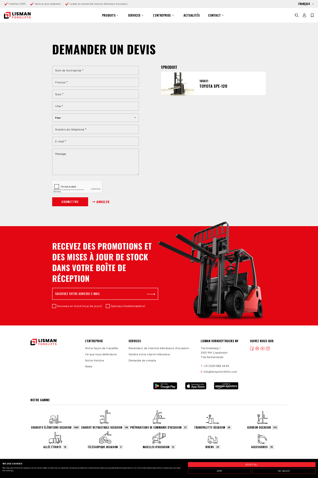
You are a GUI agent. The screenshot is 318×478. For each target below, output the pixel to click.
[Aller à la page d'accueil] (17, 15)
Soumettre (70, 202)
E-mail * (60, 141)
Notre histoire (94, 360)
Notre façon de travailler (102, 348)
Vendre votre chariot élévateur (149, 354)
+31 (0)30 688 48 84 (216, 366)
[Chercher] (296, 15)
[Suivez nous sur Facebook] (252, 348)
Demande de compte (142, 360)
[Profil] (304, 15)
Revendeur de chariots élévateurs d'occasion (159, 348)
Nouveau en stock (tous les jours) (79, 306)
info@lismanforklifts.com (220, 371)
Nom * (59, 94)
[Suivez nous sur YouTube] (263, 348)
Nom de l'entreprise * (69, 70)
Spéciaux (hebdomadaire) (128, 306)
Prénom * (61, 82)
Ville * (59, 106)
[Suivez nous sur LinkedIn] (257, 348)
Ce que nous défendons (101, 354)
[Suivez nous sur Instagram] (268, 348)
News (88, 366)
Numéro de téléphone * (70, 129)
